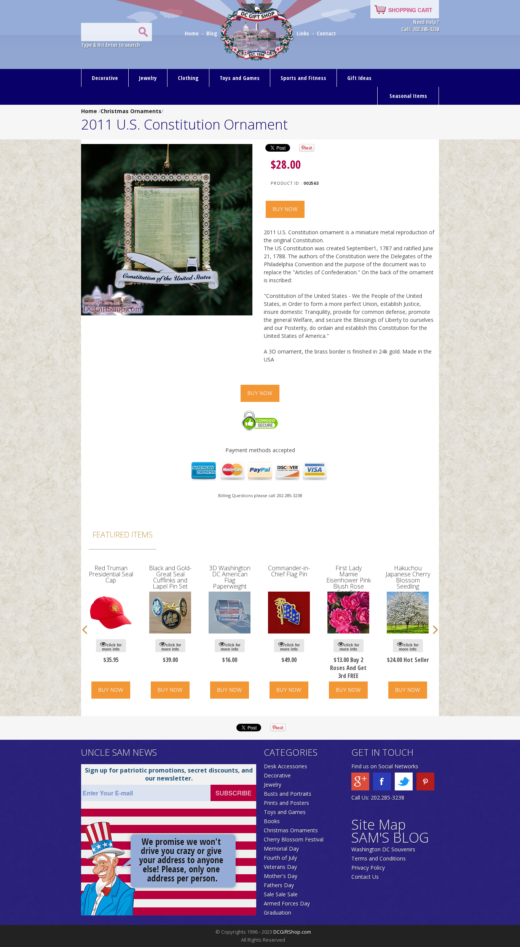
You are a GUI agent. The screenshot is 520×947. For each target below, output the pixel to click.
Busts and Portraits (287, 793)
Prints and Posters (286, 802)
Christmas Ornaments (130, 111)
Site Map (378, 824)
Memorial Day (281, 848)
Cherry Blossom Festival (294, 839)
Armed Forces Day (287, 903)
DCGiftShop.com (292, 931)
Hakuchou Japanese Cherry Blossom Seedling (408, 577)
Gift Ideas (359, 78)
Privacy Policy (368, 867)
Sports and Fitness (303, 78)
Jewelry (148, 78)
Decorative (105, 78)
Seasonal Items (408, 95)
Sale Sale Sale (281, 894)
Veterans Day (280, 866)
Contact (326, 33)
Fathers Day (279, 885)
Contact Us (365, 876)
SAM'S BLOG (390, 837)
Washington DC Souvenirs (383, 849)
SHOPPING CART (410, 10)
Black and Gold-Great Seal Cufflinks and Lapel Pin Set (170, 577)
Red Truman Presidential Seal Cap (111, 574)
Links (303, 33)
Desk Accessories (285, 766)
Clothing (188, 78)
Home (192, 33)
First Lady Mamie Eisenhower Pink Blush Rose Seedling (348, 580)
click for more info (112, 647)
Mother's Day (280, 876)
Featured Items (123, 534)
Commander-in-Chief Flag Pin (289, 571)
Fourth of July (280, 857)
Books (272, 821)
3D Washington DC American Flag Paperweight (229, 577)
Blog (212, 33)
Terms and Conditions (378, 858)
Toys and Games (240, 78)
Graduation (277, 912)
